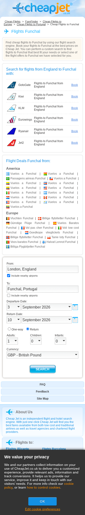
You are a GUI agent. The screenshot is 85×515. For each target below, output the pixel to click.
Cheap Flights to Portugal (31, 24)
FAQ (42, 384)
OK (42, 501)
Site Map (42, 398)
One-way (17, 329)
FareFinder (31, 21)
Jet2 (21, 142)
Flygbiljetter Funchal (27, 246)
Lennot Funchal (61, 242)
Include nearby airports (24, 275)
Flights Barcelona (54, 449)
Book (74, 85)
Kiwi (21, 96)
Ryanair (23, 131)
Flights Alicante (17, 449)
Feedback (42, 391)
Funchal (21, 218)
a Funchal (23, 173)
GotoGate (24, 85)
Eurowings (25, 119)
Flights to (24, 442)
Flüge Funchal (27, 223)
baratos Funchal (24, 242)
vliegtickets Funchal (51, 232)
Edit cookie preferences (42, 509)
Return (34, 329)
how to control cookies (43, 487)
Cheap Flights (13, 21)
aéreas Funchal (28, 178)
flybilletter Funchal (58, 218)
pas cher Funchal (39, 227)
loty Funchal (63, 237)
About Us (24, 412)
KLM (21, 108)
